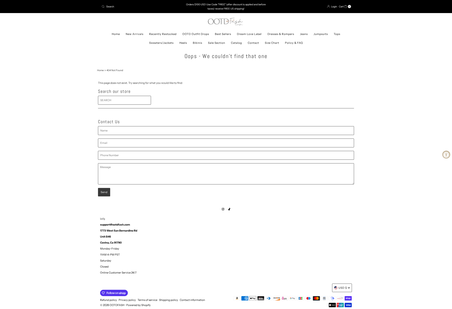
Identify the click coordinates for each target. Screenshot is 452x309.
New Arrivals (134, 34)
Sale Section (216, 42)
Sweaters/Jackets (161, 42)
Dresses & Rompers (280, 34)
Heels (183, 42)
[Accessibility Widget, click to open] (446, 154)
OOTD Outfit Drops (195, 34)
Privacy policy (127, 300)
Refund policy (108, 300)
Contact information (192, 300)
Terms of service (147, 300)
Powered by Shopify (138, 305)
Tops (337, 34)
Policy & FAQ (294, 42)
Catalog (236, 42)
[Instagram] (223, 209)
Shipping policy (168, 300)
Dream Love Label (249, 34)
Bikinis (197, 42)
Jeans (304, 34)
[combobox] (141, 6)
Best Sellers (223, 34)
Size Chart (272, 42)
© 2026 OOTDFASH (112, 305)
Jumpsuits (321, 34)
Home (116, 34)
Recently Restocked (163, 34)
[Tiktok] (229, 209)
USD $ (342, 287)
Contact (253, 42)
